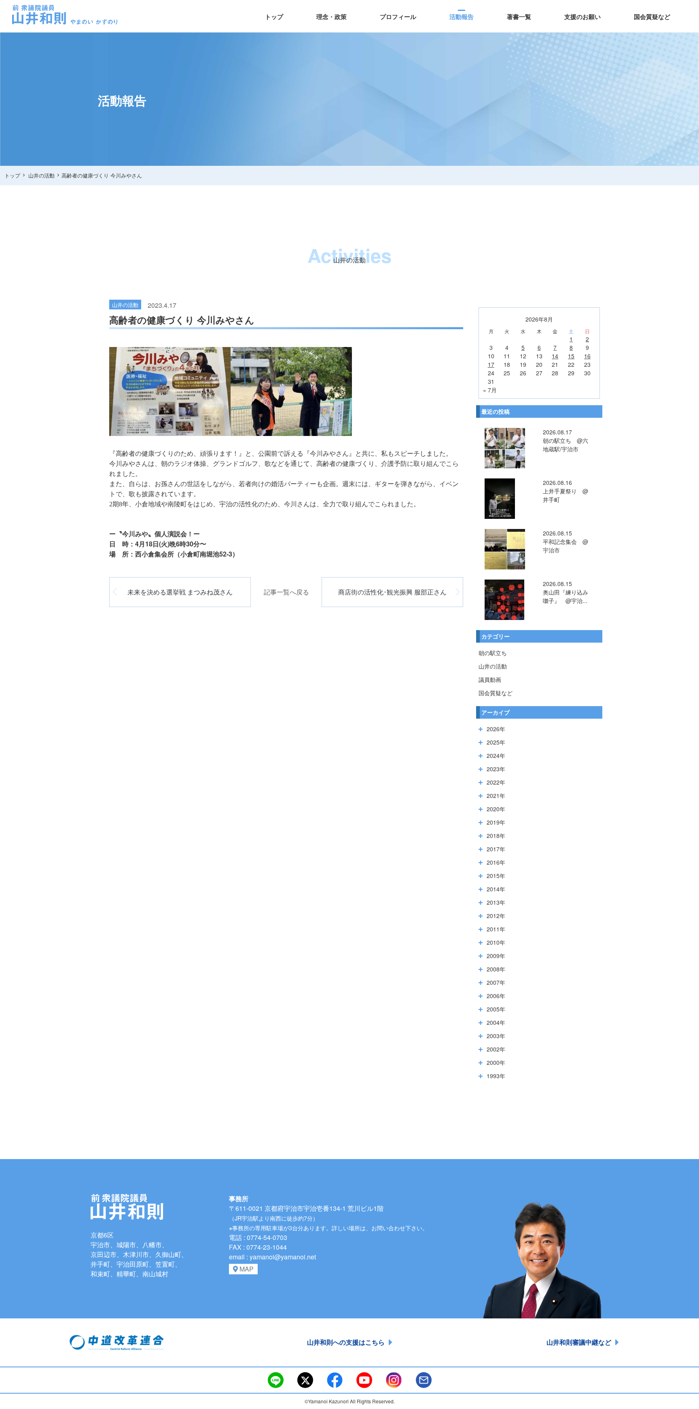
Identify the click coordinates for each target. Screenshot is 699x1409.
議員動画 (490, 679)
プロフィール (398, 16)
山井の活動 (493, 666)
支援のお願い (582, 16)
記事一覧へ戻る (286, 592)
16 (587, 356)
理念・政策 (331, 16)
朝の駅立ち (493, 653)
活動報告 (461, 16)
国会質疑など (652, 16)
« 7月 (490, 390)
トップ (274, 16)
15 (571, 356)
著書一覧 (519, 16)
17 (491, 364)
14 (555, 356)
